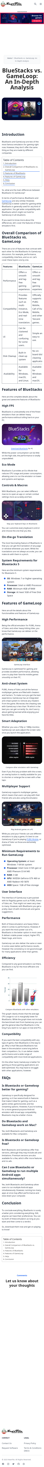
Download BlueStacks (19, 448)
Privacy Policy (30, 1443)
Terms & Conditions (32, 1448)
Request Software (10, 1448)
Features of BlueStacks (14, 1251)
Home (9, 58)
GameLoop (7, 201)
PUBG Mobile (32, 839)
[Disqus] (22, 1320)
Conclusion (9, 1259)
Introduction (10, 1242)
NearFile (11, 1459)
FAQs (7, 1256)
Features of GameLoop (14, 1253)
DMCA (26, 1451)
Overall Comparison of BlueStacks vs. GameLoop (20, 1246)
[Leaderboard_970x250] (22, 18)
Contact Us (7, 1443)
